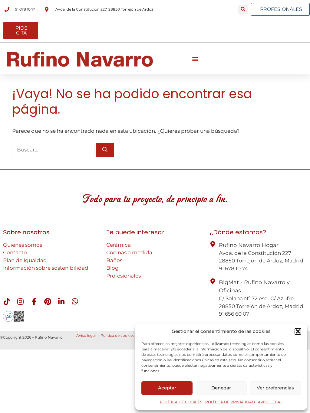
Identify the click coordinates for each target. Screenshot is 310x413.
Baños (114, 260)
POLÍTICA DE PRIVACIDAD (230, 402)
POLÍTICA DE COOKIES (181, 402)
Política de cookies (117, 335)
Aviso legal (86, 335)
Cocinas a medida (129, 252)
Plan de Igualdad (25, 260)
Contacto (15, 252)
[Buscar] (105, 150)
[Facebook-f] (34, 301)
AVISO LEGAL (270, 402)
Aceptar (167, 388)
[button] (298, 331)
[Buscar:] (54, 150)
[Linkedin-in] (61, 301)
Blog (112, 268)
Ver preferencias (275, 388)
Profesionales (123, 276)
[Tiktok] (6, 301)
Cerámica (118, 245)
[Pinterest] (47, 301)
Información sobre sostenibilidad (45, 268)
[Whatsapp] (74, 301)
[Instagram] (20, 301)
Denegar (221, 388)
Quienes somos (22, 245)
